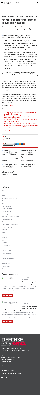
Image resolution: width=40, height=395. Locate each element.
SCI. (3, 190)
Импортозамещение (7, 211)
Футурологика (6, 263)
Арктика (4, 195)
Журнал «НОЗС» (6, 355)
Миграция (4, 243)
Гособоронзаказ (6, 206)
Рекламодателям (6, 362)
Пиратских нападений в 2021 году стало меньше (20, 123)
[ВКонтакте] (16, 143)
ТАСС (11, 105)
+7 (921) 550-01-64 (24, 350)
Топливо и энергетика (8, 258)
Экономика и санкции (8, 269)
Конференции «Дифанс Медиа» (11, 227)
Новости (11, 27)
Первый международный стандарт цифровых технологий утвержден (19, 117)
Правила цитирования (8, 370)
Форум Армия (5, 261)
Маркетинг (5, 237)
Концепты (4, 229)
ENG (21, 3)
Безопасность (6, 201)
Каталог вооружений (7, 359)
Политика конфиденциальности (11, 373)
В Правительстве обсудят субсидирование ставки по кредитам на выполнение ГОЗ (21, 126)
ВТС (3, 203)
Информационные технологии (10, 216)
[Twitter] (18, 143)
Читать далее (7, 295)
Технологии (5, 256)
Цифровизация (6, 266)
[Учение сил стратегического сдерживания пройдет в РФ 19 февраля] (10, 152)
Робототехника (6, 248)
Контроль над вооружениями (10, 224)
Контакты (4, 364)
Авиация (4, 193)
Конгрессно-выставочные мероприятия (13, 222)
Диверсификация (7, 209)
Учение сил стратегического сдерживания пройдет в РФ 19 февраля (20, 113)
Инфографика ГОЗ (7, 214)
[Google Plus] (24, 143)
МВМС (3, 240)
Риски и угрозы (6, 245)
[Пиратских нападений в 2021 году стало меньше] (29, 165)
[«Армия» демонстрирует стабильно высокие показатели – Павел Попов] (10, 166)
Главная (4, 27)
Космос (4, 232)
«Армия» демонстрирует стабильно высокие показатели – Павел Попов (21, 120)
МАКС (3, 235)
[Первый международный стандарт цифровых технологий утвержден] (29, 152)
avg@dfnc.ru (8, 350)
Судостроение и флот (8, 253)
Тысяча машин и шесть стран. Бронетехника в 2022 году (19, 130)
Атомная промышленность (9, 198)
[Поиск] (38, 3)
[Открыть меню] (2, 3)
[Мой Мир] (22, 143)
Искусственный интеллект (9, 219)
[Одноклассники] (20, 143)
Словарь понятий (6, 250)
